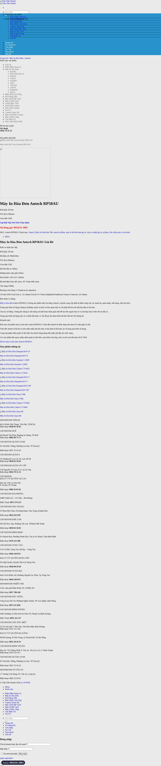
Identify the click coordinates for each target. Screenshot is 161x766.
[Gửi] (6, 721)
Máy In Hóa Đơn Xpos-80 (10, 416)
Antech (27, 58)
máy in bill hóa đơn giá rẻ (76, 232)
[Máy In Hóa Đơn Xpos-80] (11, 411)
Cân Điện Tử (15, 36)
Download (9, 52)
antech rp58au (59, 232)
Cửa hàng (9, 47)
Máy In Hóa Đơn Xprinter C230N (13, 364)
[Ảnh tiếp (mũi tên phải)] (3, 765)
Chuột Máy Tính (11, 103)
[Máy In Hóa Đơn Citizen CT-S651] (15, 369)
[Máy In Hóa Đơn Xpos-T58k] (12, 394)
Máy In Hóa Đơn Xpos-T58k (11, 399)
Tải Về (13, 38)
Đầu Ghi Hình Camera (14, 115)
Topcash (13, 85)
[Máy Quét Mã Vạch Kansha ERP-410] (16, 140)
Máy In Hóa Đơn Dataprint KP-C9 (14, 356)
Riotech (13, 76)
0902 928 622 (14, 653)
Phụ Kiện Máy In (17, 74)
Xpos (12, 83)
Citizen (13, 78)
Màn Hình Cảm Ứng (18, 24)
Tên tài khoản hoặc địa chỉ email (13, 744)
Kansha (13, 71)
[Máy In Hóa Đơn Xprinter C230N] (14, 360)
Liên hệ (8, 54)
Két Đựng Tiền (16, 21)
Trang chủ (9, 42)
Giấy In (8, 65)
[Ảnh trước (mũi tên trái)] (1, 765)
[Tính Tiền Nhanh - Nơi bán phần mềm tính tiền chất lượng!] (8, 2)
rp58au (105, 232)
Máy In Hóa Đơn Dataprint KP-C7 (14, 381)
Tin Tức (8, 49)
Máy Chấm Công (17, 33)
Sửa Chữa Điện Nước (14, 121)
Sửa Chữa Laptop (12, 108)
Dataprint (13, 90)
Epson (12, 92)
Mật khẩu (4, 749)
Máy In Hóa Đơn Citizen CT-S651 (14, 373)
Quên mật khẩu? (6, 758)
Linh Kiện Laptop (12, 106)
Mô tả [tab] (7, 237)
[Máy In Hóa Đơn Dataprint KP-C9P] (15, 386)
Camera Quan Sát (17, 26)
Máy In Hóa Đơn (17, 19)
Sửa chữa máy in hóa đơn (119, 232)
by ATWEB (25, 683)
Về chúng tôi (10, 45)
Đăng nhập (23, 754)
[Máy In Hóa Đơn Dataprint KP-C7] (15, 377)
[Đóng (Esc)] (1, 763)
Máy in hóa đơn (6, 303)
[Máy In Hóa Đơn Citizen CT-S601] (15, 403)
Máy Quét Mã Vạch (18, 29)
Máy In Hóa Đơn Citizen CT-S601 (14, 407)
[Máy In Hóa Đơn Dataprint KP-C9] (15, 351)
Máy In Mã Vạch (17, 31)
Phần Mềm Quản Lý (18, 17)
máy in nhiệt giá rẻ (94, 232)
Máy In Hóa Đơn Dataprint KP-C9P (14, 390)
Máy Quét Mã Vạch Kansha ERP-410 (15, 144)
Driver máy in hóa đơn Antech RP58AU (16, 342)
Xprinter (13, 81)
